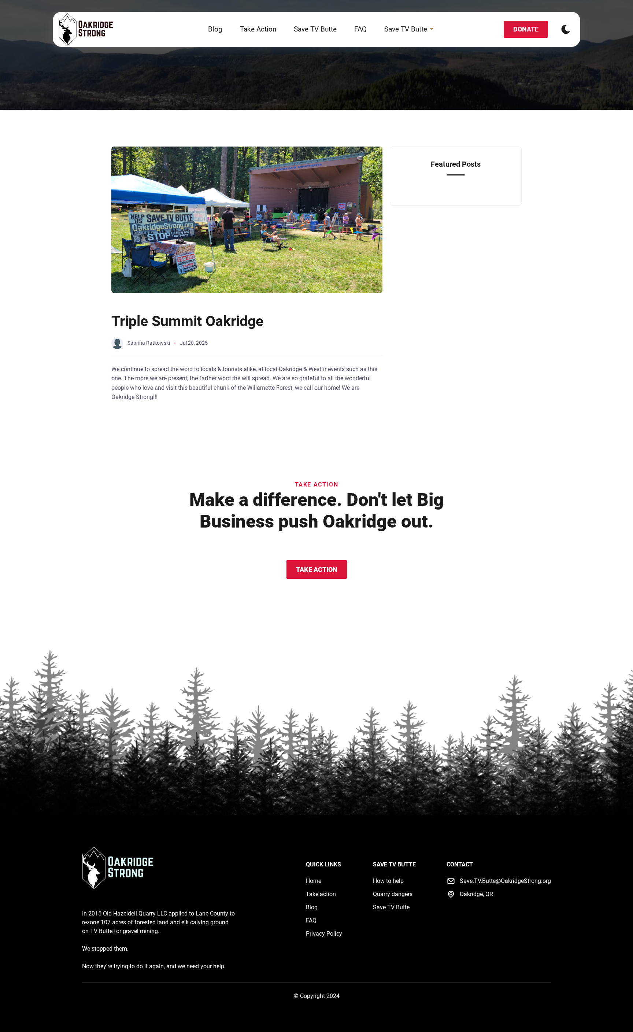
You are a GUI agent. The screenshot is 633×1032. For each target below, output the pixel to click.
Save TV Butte (315, 29)
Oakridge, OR (476, 894)
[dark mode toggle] (565, 29)
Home (313, 880)
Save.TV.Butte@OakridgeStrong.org (505, 880)
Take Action (258, 29)
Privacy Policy (324, 933)
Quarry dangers (392, 894)
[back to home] (86, 29)
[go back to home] (118, 869)
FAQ (360, 29)
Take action (321, 894)
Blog (215, 29)
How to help (388, 880)
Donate (525, 29)
